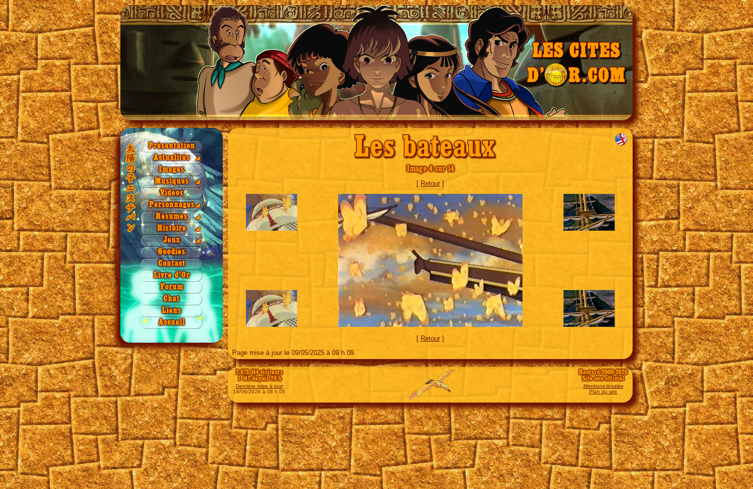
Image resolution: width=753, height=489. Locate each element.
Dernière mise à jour (259, 386)
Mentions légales (603, 386)
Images (171, 169)
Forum (171, 287)
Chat (171, 299)
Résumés (171, 216)
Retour (430, 183)
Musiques (172, 181)
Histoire (171, 228)
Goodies (171, 252)
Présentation (172, 146)
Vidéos (171, 193)
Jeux (171, 240)
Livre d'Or (172, 275)
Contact (171, 264)
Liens (171, 311)
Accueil (172, 322)
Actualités (172, 158)
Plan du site (603, 391)
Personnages (172, 205)
